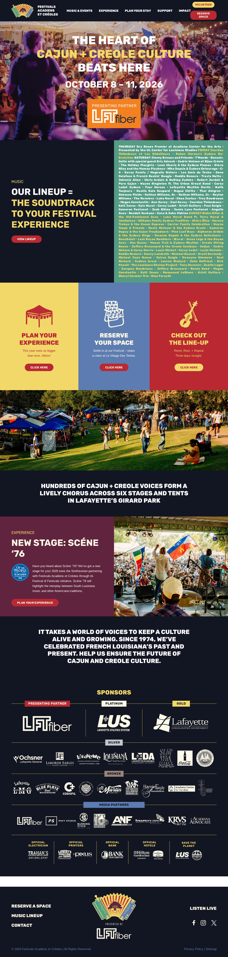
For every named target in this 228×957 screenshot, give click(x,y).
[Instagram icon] (203, 922)
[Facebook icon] (193, 922)
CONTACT (21, 925)
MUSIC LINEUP (27, 915)
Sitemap (211, 949)
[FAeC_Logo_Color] (22, 11)
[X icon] (214, 922)
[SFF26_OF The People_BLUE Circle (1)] (20, 572)
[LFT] (114, 113)
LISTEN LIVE (203, 908)
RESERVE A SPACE (31, 906)
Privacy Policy (193, 949)
